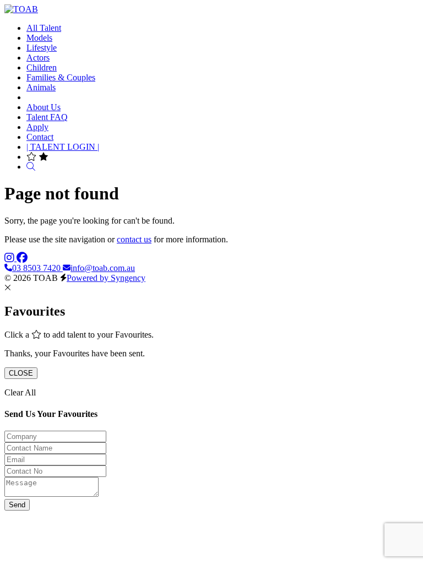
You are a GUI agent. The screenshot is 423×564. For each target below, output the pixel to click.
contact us (134, 239)
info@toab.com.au (102, 268)
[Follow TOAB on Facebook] (22, 258)
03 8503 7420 (37, 268)
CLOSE (21, 373)
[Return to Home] (21, 9)
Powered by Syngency (106, 278)
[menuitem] (43, 27)
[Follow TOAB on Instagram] (10, 258)
